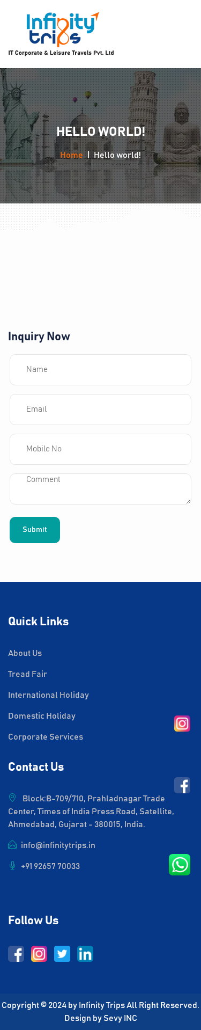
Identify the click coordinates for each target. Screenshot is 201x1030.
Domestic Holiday (42, 716)
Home (71, 155)
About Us (25, 653)
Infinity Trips (102, 1005)
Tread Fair (27, 674)
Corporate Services (45, 737)
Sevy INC (120, 1018)
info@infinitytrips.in (58, 845)
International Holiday (48, 695)
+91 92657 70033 (50, 866)
